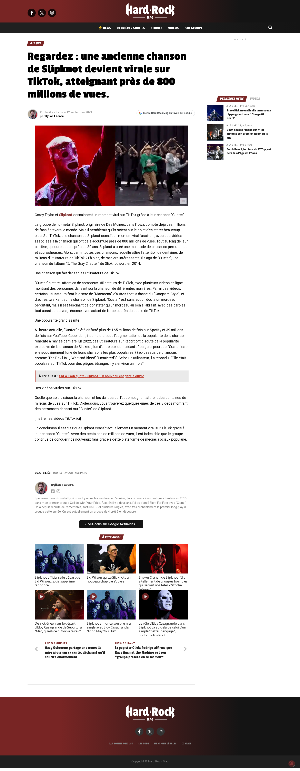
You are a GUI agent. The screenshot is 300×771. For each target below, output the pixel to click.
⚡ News (104, 28)
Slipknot (65, 215)
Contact (186, 743)
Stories (156, 28)
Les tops (143, 743)
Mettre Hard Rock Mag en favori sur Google (167, 113)
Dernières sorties (131, 28)
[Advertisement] (239, 67)
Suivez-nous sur (109, 524)
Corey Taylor (63, 473)
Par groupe (193, 28)
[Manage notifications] (291, 763)
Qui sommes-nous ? (121, 743)
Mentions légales (165, 743)
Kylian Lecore (54, 116)
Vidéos (173, 28)
